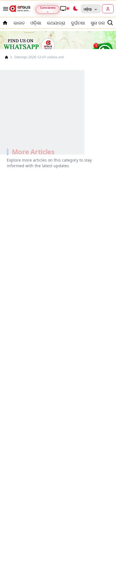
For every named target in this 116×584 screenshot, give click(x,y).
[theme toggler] (75, 8)
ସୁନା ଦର (98, 23)
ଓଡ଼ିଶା (35, 23)
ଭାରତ (19, 23)
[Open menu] (4, 8)
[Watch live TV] (64, 8)
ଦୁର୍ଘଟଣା (78, 23)
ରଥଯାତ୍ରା (56, 23)
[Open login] (108, 8)
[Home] (6, 57)
